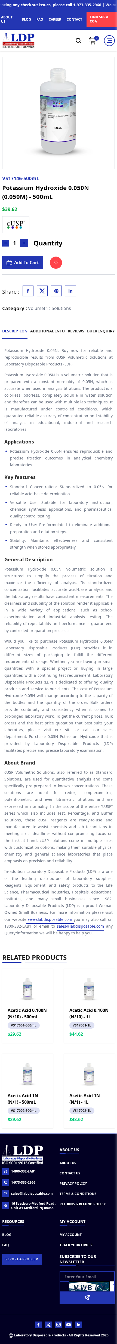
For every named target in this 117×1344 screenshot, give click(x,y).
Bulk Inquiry (101, 330)
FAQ (39, 19)
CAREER (55, 19)
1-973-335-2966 (23, 1182)
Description (14, 330)
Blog (6, 1234)
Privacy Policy (73, 1183)
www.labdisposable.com (50, 919)
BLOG (26, 19)
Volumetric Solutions (49, 308)
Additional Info (47, 330)
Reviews (76, 330)
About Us (68, 1163)
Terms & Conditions (78, 1193)
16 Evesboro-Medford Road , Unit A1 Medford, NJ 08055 (33, 1205)
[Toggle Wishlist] (56, 263)
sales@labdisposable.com (80, 926)
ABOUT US (7, 19)
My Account (71, 1234)
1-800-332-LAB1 (23, 1171)
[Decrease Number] (5, 243)
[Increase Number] (24, 243)
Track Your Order (76, 1245)
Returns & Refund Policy (83, 1204)
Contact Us (70, 1173)
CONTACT (74, 19)
